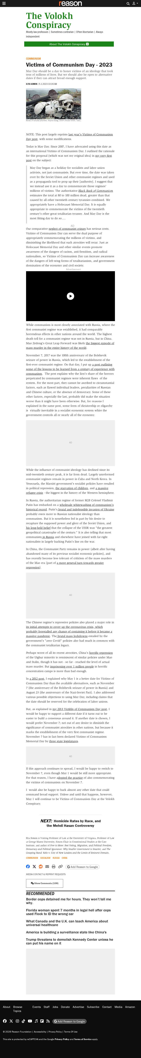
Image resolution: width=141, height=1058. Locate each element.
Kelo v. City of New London (75, 852)
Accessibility (40, 1031)
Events (36, 1007)
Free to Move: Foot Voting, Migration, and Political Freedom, (81, 845)
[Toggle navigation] (4, 3)
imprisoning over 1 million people (72, 666)
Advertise (78, 1007)
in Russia (48, 537)
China (64, 858)
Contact (107, 1007)
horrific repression (101, 653)
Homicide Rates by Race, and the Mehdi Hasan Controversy (70, 823)
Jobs (55, 1007)
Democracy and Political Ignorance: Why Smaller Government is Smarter (63, 849)
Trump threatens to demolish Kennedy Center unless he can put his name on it (69, 941)
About (6, 1007)
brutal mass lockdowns (72, 636)
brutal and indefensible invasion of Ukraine (85, 509)
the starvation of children (71, 488)
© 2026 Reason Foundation (17, 1031)
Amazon (130, 1007)
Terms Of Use (70, 1031)
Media (118, 1007)
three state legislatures (63, 741)
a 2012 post (37, 678)
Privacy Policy (55, 1031)
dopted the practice (70, 777)
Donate (65, 1007)
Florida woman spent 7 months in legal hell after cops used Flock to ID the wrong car (68, 912)
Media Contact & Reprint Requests (46, 874)
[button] (135, 3)
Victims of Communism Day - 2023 (69, 64)
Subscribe (93, 1007)
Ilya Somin (31, 84)
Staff (47, 1007)
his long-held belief (38, 528)
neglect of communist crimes (67, 228)
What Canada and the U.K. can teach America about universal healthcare (67, 923)
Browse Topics (17, 1009)
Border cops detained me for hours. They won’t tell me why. (68, 901)
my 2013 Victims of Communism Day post (80, 709)
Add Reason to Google (84, 867)
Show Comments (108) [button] (46, 883)
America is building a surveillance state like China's (66, 932)
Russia (56, 858)
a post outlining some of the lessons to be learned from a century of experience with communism (70, 369)
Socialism (45, 858)
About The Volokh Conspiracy (67, 44)
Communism (33, 58)
